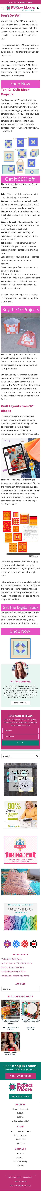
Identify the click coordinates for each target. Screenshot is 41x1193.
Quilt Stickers (20, 1139)
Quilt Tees (20, 1143)
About (19, 1177)
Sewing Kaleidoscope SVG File (10, 1028)
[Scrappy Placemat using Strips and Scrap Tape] (30, 1018)
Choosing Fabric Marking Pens (10, 1053)
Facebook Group (20, 1161)
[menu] (2, 8)
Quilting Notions (20, 1135)
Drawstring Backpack (30, 1028)
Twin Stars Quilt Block (11, 959)
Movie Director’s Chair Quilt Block (16, 963)
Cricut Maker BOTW (20, 1121)
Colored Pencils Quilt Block (13, 971)
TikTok (20, 1165)
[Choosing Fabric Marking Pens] (10, 1050)
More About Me (21, 703)
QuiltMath (20, 1117)
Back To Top (19, 1181)
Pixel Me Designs (24, 1186)
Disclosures (27, 1177)
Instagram (20, 1157)
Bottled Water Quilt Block (13, 967)
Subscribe (20, 2)
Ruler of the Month (20, 1109)
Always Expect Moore (20, 8)
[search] (38, 8)
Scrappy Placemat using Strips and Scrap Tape (31, 1021)
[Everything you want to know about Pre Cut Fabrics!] (10, 1018)
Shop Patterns (20, 1096)
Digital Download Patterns (20, 1131)
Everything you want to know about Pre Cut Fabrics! (10, 1022)
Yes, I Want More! (20, 1076)
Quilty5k (20, 1113)
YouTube (20, 1153)
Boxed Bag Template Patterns (15, 976)
